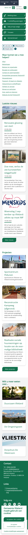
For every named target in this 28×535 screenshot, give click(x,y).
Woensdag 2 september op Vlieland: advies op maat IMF (14, 214)
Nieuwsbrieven (7, 78)
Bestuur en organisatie (9, 67)
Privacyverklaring (11, 488)
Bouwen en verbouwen (9, 70)
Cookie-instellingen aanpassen (14, 531)
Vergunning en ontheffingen (11, 84)
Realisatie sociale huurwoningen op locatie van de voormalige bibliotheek (13, 345)
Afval (3, 62)
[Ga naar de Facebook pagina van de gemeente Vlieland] (9, 504)
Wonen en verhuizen (9, 89)
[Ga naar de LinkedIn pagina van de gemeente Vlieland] (5, 504)
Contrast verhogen (5, 2)
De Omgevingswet (13, 426)
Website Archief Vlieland (10, 95)
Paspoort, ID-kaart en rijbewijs (12, 81)
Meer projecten (10, 369)
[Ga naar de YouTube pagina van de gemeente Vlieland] (19, 504)
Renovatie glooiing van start (13, 124)
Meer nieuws (9, 240)
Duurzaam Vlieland (13, 403)
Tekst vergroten (14, 1)
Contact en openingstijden (10, 73)
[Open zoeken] (25, 7)
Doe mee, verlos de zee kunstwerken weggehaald (13, 169)
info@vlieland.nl (14, 469)
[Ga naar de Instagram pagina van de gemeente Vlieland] (14, 504)
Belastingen (6, 64)
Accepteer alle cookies (14, 519)
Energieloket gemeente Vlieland (12, 75)
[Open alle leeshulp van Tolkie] (15, 49)
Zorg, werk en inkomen (9, 92)
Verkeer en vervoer (8, 87)
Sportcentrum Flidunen (11, 273)
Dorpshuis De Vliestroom (11, 451)
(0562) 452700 (11, 467)
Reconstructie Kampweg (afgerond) (11, 305)
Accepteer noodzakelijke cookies (14, 525)
